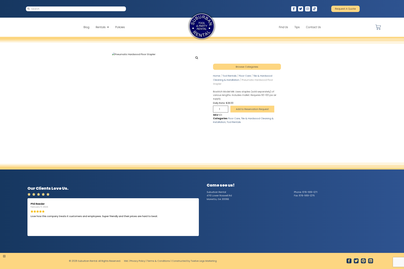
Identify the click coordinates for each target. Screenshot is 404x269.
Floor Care (245, 75)
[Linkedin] (370, 260)
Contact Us (313, 27)
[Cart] (378, 27)
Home (216, 75)
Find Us (283, 27)
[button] (197, 58)
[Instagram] (307, 8)
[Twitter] (300, 8)
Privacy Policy (137, 261)
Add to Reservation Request (252, 109)
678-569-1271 (309, 192)
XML (126, 261)
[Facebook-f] (293, 8)
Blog (86, 27)
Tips (297, 27)
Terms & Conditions (158, 261)
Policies (120, 27)
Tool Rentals (230, 75)
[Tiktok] (314, 8)
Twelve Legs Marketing (204, 261)
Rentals (101, 27)
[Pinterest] (363, 260)
